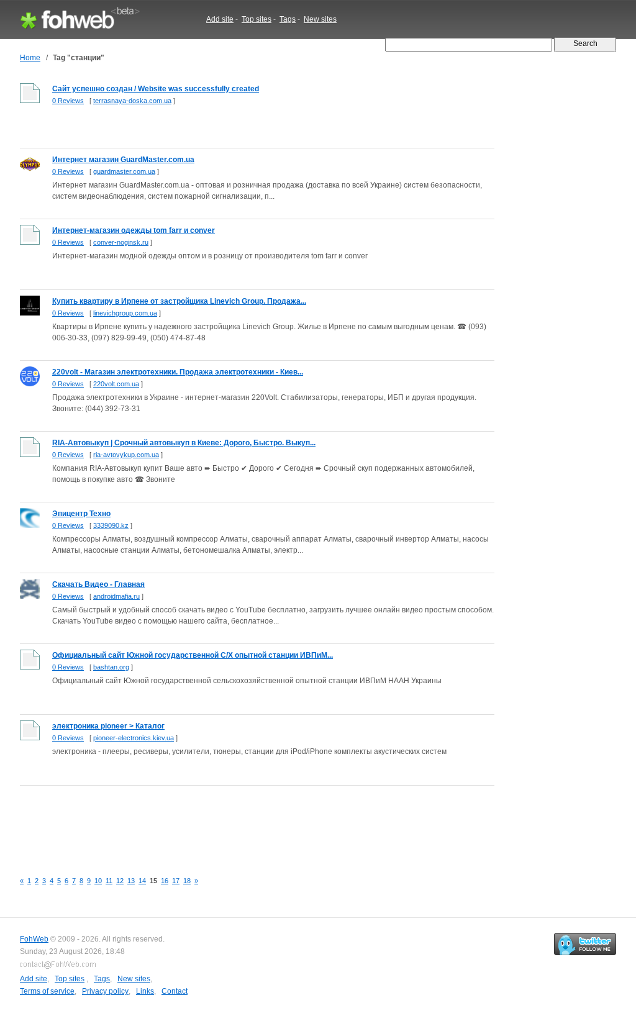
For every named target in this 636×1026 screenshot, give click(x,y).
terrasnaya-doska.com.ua (132, 100)
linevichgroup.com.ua (125, 313)
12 (120, 880)
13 (131, 880)
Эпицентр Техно (81, 513)
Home (30, 57)
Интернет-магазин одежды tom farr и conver (133, 230)
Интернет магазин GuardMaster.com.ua (123, 159)
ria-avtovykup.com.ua (126, 454)
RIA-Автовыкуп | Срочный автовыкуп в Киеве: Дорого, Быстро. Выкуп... (184, 442)
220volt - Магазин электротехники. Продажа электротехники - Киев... (177, 372)
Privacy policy (105, 991)
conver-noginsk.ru (120, 242)
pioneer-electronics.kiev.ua (133, 738)
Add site (220, 19)
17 (175, 880)
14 (142, 880)
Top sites (256, 19)
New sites (320, 19)
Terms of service (47, 991)
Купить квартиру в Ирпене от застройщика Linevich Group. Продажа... (179, 301)
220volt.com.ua (116, 384)
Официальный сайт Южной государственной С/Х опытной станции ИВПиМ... (192, 655)
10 (98, 880)
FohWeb (34, 939)
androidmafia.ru (116, 596)
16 (164, 880)
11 (109, 880)
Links (145, 991)
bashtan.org (111, 667)
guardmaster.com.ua (124, 171)
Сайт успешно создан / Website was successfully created (155, 88)
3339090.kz (111, 525)
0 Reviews (68, 100)
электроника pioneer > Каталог (108, 726)
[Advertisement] (246, 822)
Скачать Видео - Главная (98, 584)
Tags (287, 19)
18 (187, 880)
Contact (174, 991)
